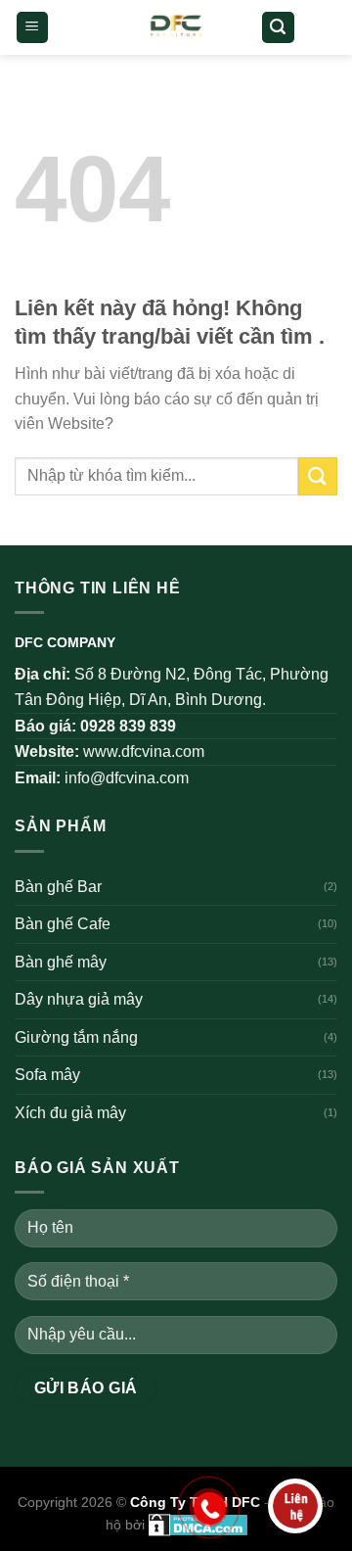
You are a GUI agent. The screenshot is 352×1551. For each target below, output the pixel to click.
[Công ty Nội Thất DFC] (176, 27)
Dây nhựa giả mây (79, 999)
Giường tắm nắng (76, 1037)
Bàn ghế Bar (58, 886)
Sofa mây (47, 1074)
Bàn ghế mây (61, 962)
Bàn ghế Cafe (62, 924)
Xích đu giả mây (70, 1112)
